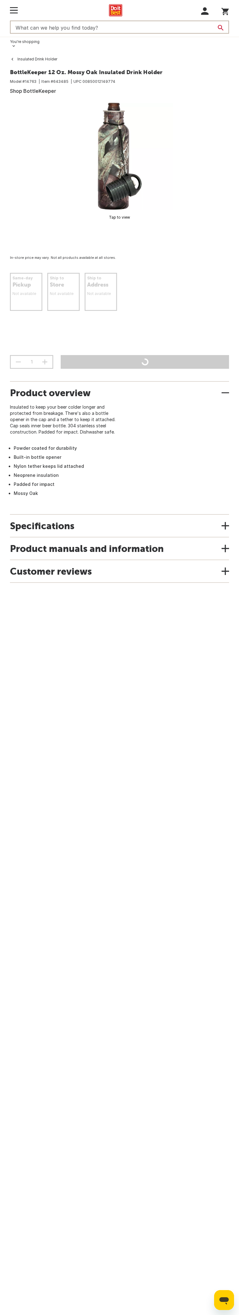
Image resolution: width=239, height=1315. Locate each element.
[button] (205, 11)
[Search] (220, 28)
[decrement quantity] (18, 362)
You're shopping (25, 41)
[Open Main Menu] (14, 10)
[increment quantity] (44, 362)
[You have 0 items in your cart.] (225, 10)
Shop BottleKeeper (33, 91)
